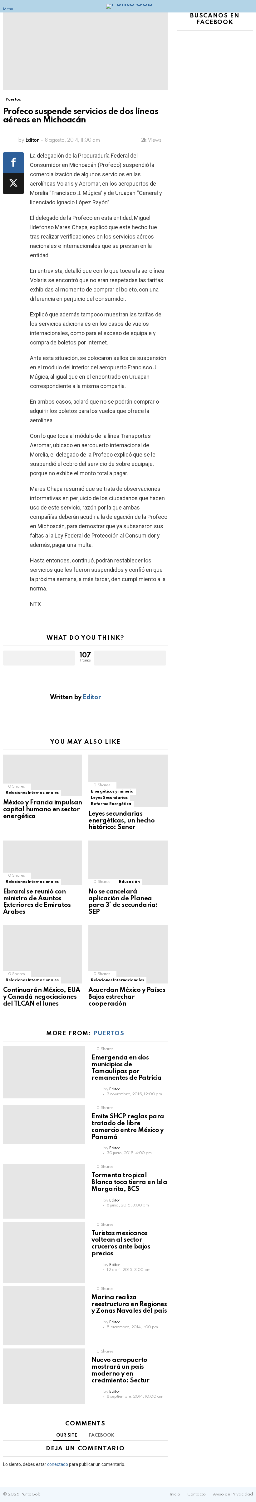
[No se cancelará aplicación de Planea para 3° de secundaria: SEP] (127, 863)
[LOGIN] (249, 6)
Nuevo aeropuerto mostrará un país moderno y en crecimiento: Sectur (120, 1370)
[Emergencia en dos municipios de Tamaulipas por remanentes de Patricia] (44, 1072)
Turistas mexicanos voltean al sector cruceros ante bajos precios (120, 1243)
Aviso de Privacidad (233, 1494)
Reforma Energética (111, 804)
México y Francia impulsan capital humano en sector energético (42, 810)
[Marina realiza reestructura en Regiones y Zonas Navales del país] (44, 1315)
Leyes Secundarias (109, 798)
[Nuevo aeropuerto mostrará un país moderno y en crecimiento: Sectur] (44, 1376)
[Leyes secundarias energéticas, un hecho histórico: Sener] (127, 781)
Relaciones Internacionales (32, 793)
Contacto (196, 1494)
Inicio (175, 1494)
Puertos (109, 1033)
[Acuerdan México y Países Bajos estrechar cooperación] (127, 954)
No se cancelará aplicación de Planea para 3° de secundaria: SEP (123, 902)
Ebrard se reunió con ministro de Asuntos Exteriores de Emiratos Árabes (37, 902)
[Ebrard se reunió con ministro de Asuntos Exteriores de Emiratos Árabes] (42, 863)
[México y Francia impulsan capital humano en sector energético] (42, 775)
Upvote (39, 658)
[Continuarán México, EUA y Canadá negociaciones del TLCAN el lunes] (42, 954)
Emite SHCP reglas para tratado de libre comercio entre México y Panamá (127, 1127)
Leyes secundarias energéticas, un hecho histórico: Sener (121, 821)
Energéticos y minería (112, 791)
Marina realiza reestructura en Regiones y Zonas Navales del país (129, 1305)
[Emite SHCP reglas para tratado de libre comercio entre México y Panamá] (44, 1124)
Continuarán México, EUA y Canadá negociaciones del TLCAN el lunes (41, 997)
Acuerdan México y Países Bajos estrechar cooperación (126, 997)
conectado (57, 1464)
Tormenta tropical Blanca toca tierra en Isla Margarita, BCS (129, 1182)
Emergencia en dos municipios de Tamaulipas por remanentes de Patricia (126, 1068)
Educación (129, 882)
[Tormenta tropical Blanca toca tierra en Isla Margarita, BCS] (44, 1191)
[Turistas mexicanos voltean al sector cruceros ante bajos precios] (44, 1252)
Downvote (130, 658)
